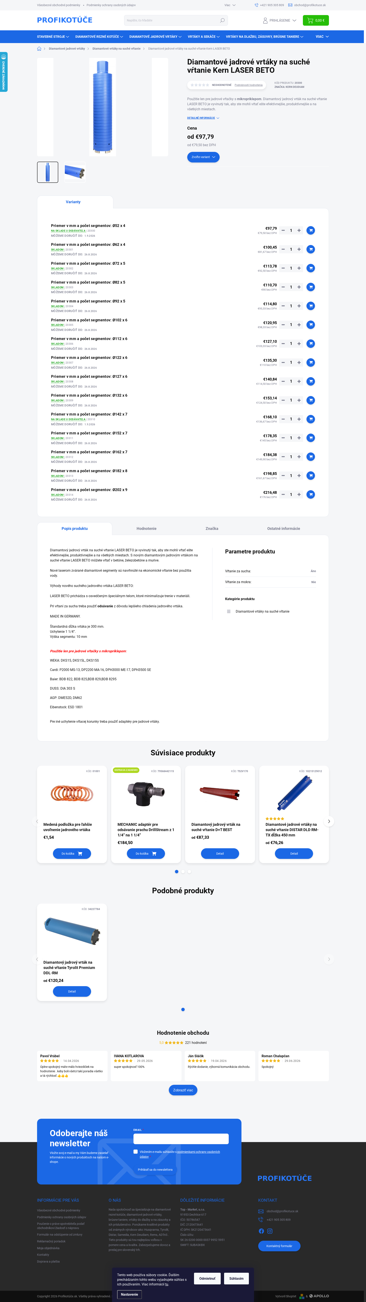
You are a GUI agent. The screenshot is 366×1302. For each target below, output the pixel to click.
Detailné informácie (201, 117)
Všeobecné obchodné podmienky (58, 5)
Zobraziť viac (183, 1090)
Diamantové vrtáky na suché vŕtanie (262, 611)
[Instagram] (270, 1230)
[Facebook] (261, 1230)
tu (166, 1284)
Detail (220, 853)
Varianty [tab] (73, 202)
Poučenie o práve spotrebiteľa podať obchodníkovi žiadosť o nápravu (61, 1226)
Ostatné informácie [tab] (283, 528)
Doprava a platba (48, 1261)
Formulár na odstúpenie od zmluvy (59, 1234)
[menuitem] (53, 36)
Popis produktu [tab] (75, 528)
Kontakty (43, 1254)
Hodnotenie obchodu (183, 1033)
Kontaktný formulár (279, 1246)
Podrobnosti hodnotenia (249, 85)
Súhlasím (236, 1279)
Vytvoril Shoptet (285, 1296)
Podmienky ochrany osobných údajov (111, 5)
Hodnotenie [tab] (147, 528)
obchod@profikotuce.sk (282, 1211)
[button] (176, 871)
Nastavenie (129, 1294)
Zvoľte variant (201, 157)
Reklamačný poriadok (51, 1241)
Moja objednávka (48, 1248)
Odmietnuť (207, 1279)
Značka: (289, 86)
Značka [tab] (212, 528)
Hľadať (222, 20)
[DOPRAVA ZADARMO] (146, 793)
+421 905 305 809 (279, 1219)
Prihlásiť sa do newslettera (155, 1169)
